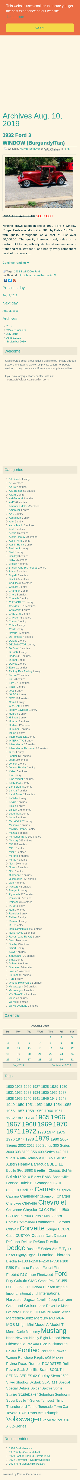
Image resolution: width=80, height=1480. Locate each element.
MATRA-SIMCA (17, 829)
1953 (48, 1105)
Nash (12, 863)
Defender (13, 1242)
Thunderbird (16, 1406)
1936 (54, 1092)
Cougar (51, 1229)
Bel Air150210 (18, 1177)
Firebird (12, 1274)
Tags (8, 1076)
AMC (12, 502)
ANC (12, 513)
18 (7, 1054)
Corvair (12, 1229)
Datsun (13, 633)
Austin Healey (17, 536)
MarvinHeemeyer (30, 148)
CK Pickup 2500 (18, 1216)
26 (18, 1059)
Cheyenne (14, 1210)
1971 (13, 1131)
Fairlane (22, 1267)
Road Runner (29, 1364)
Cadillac (14, 583)
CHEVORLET (17, 602)
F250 (10, 1267)
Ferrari (13, 675)
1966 (58, 1117)
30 (61, 1059)
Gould (12, 702)
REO (12, 925)
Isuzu (12, 752)
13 (29, 1048)
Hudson (13, 725)
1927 (36, 1086)
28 (39, 1059)
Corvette (32, 1228)
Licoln (12, 805)
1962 (10, 1118)
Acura (12, 487)
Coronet (63, 1222)
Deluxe (26, 1242)
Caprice (65, 1190)
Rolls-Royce (16, 932)
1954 (57, 1105)
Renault (13, 921)
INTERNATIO (16, 740)
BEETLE (56, 1164)
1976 (10, 1139)
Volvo (12, 998)
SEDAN (12, 1376)
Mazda (13, 832)
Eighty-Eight (25, 1255)
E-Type (65, 1249)
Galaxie (20, 1281)
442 (58, 1152)
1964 (29, 1118)
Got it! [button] (40, 27)
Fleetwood (45, 1275)
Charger (63, 1196)
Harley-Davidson (19, 709)
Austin (12, 533)
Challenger (29, 1196)
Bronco (12, 1183)
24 (72, 1054)
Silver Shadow (17, 1382)
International (16, 744)
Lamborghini (16, 786)
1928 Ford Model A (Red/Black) (27, 1463)
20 (29, 1054)
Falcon (36, 1267)
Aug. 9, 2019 (10, 295)
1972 (29, 1131)
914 (16, 1158)
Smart (12, 948)
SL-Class (49, 1382)
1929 (54, 1086)
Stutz (12, 959)
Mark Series (61, 1312)
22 (50, 1054)
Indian (12, 732)
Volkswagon (16, 990)
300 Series (44, 1145)
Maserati (14, 825)
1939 (19, 1098)
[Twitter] (10, 280)
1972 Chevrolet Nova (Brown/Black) (30, 1459)
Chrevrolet (15, 609)
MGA (60, 1318)
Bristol (12, 571)
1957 (20, 1111)
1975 (61, 1132)
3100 (25, 1152)
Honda (13, 721)
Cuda (10, 1235)
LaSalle (13, 798)
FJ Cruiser (28, 1275)
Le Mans (62, 1306)
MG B (12, 848)
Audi (11, 529)
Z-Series (19, 1426)
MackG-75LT (16, 821)
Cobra (12, 625)
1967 (13, 1124)
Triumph (14, 975)
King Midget (16, 779)
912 (9, 1158)
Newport (21, 1338)
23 (61, 1054)
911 (66, 1152)
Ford (66, 148)
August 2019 (13, 337)
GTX (27, 1287)
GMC (12, 698)
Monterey (33, 1332)
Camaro (13, 586)
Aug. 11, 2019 (11, 310)
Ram (12, 909)
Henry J (13, 713)
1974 (51, 1132)
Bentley (13, 556)
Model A (42, 1324)
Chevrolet (14, 606)
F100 (64, 1261)
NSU (12, 871)
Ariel (11, 521)
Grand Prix (46, 1281)
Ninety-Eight (38, 1338)
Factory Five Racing (20, 671)
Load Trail (15, 813)
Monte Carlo (15, 1332)
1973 (41, 1132)
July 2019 (12, 333)
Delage (13, 640)
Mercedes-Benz (18, 836)
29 (50, 1059)
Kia (11, 775)
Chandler (14, 590)
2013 (31, 1145)
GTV (19, 1287)
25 (7, 1059)
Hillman (13, 717)
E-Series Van (48, 1249)
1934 (36, 1092)
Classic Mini (41, 1216)
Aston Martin (16, 525)
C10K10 (12, 1190)
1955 (67, 1105)
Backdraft (14, 548)
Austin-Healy (16, 544)
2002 (22, 1145)
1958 (29, 1111)
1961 (58, 1111)
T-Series (33, 1400)
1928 (45, 1086)
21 (39, 1054)
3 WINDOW (27, 271)
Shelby (13, 944)
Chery (12, 594)
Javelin (42, 1300)
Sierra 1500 (59, 1376)
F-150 (33, 1261)
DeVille (52, 1242)
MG (11, 844)
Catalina (12, 1196)
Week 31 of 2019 (16, 330)
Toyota (13, 971)
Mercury (13, 840)
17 (72, 1048)
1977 (20, 1139)
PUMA (12, 905)
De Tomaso (15, 636)
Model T (57, 1324)
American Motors (19, 506)
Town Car (61, 1406)
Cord (12, 629)
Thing (59, 1400)
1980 (55, 1139)
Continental (45, 1222)
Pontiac (13, 898)
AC (11, 483)
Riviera (11, 1364)
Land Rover (16, 794)
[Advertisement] (40, 72)
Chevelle (14, 598)
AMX (52, 1158)
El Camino (44, 1255)
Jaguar (13, 756)
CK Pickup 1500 (56, 1210)
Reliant (13, 917)
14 (39, 1048)
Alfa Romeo (16, 490)
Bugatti (13, 575)
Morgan (13, 855)
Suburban (46, 1394)
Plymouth (14, 894)
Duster (31, 1249)
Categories (13, 470)
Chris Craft (15, 613)
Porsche (14, 902)
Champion (47, 1196)
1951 (29, 1105)
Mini (11, 852)
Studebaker (15, 955)
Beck (12, 552)
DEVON (13, 652)
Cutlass (38, 1235)
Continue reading (15, 262)
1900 (10, 1086)
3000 (10, 1152)
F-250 (44, 1261)
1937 (62, 1092)
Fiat (11, 679)
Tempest (47, 1400)
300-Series (61, 1145)
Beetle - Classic (47, 1170)
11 (8, 1048)
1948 (62, 1098)
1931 (10, 1092)
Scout (44, 1370)
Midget (21, 1324)
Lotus (12, 817)
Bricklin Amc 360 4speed (23, 567)
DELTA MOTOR (18, 644)
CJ (40, 1210)
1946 (45, 1098)
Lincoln (13, 809)
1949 (10, 1105)
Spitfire (47, 1388)
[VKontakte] (5, 280)
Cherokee (13, 1203)
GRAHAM (14, 706)
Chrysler (14, 617)
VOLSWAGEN (17, 994)
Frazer (12, 686)
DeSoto (13, 648)
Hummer (14, 729)
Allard (12, 494)
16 (61, 1048)
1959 (39, 1111)
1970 (60, 1124)
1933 (27, 1092)
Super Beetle (16, 1400)
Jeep (12, 759)
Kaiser (12, 771)
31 (72, 1059)
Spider (36, 1388)
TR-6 (22, 1413)
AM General (16, 498)
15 (50, 1048)
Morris (12, 859)
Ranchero (25, 1357)
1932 (17, 271)
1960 (49, 1111)
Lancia (13, 790)
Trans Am (35, 1413)
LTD (36, 1312)
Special (64, 1382)
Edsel (12, 667)
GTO (10, 1287)
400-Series (46, 1152)
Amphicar (14, 510)
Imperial (12, 1293)
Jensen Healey (17, 767)
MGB (10, 1324)
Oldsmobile (15, 878)
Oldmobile (15, 875)
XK (8, 1426)
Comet (11, 1222)
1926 (27, 1086)
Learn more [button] (15, 17)
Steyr (12, 952)
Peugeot (14, 890)
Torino (32, 1406)
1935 (45, 1092)
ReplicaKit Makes (49, 1357)
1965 (42, 1117)
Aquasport (15, 517)
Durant (13, 659)
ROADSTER (51, 1364)
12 (18, 1048)
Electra (11, 1261)
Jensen (13, 763)
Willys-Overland (18, 1005)
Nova (65, 1338)
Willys (12, 1001)
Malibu (46, 1312)
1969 (44, 1124)
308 (18, 1152)
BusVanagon (41, 1183)
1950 (20, 1105)
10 (72, 1042)
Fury (9, 1281)
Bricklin (13, 563)
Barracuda (40, 1164)
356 (34, 1152)
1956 (10, 1111)
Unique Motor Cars (20, 982)
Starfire (11, 1394)
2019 (9, 326)
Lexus (12, 802)
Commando (26, 1222)
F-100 (23, 1261)
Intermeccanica (18, 736)
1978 (29, 1139)
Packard (14, 886)
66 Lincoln (15, 479)
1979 (42, 1138)
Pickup (45, 1344)
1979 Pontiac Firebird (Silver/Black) (29, 1456)
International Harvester (22, 748)
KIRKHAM (15, 782)
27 (29, 1059)
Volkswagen (16, 986)
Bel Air (67, 1170)
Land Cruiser (25, 1306)
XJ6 (66, 1420)
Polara (11, 1351)
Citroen (13, 621)
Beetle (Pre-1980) (19, 1170)
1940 (27, 1098)
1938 (10, 1098)
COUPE (64, 1229)
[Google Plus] (14, 280)
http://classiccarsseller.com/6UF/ (37, 275)
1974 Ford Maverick (20, 1448)
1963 (20, 1118)
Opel (12, 882)
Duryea (13, 663)
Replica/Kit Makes (19, 928)
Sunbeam (14, 967)
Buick (12, 579)
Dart (49, 1235)
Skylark (35, 1382)
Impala (62, 1287)
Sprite (57, 1388)
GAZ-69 (13, 694)
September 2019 (16, 341)
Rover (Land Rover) (20, 936)
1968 (29, 1124)
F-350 (54, 1261)
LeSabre (12, 1312)
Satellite (32, 1370)
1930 (63, 1086)
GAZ (11, 690)
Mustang (53, 1330)
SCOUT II (56, 1370)
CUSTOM (23, 1235)
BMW (12, 560)
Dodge (13, 656)
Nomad (54, 1338)
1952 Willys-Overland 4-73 (24, 1452)
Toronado (45, 1406)
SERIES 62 (28, 1376)
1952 (39, 1105)
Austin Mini (15, 540)
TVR (11, 978)
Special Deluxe (17, 1388)
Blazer (36, 1177)
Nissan (13, 867)
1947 (54, 1098)
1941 (36, 1098)
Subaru (13, 963)
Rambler (14, 913)
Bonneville (60, 1177)
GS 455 (61, 1281)
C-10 (57, 1183)
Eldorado (62, 1255)
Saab (12, 940)
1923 (19, 1086)
